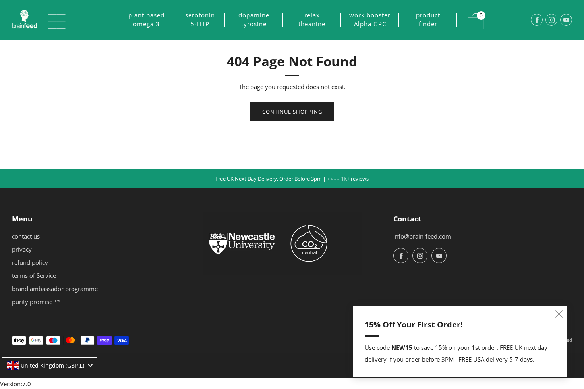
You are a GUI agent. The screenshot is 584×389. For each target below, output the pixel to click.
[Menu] (52, 20)
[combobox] (49, 365)
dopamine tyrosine (253, 19)
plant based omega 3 (146, 19)
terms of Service (34, 275)
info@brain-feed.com (422, 236)
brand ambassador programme (55, 289)
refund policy (30, 262)
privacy (22, 249)
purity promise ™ (36, 302)
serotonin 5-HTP (200, 19)
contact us (26, 236)
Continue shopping (292, 111)
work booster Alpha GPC (370, 19)
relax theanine (311, 19)
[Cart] (471, 16)
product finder (428, 19)
